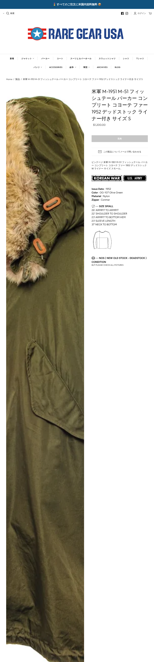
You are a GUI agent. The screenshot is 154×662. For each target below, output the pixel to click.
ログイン (142, 13)
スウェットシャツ (107, 58)
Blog (117, 67)
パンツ (37, 67)
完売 (120, 138)
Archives (102, 67)
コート (60, 58)
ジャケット (26, 58)
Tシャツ (140, 58)
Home (9, 79)
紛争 (72, 67)
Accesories (55, 67)
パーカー (45, 58)
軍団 (85, 67)
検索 (12, 13)
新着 (12, 58)
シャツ (126, 58)
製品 (17, 79)
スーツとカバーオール (80, 58)
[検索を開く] (7, 13)
